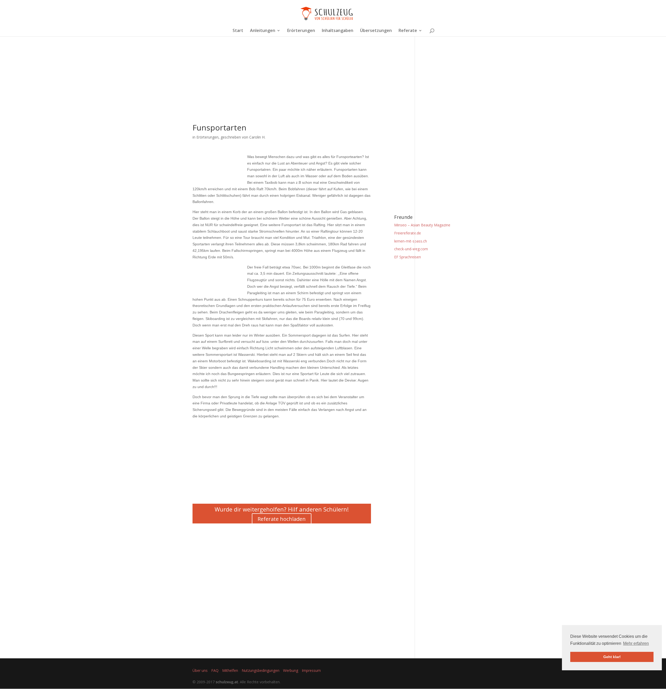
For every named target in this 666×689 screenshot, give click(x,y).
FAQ (215, 670)
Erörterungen (301, 31)
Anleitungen (262, 31)
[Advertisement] (282, 87)
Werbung (290, 670)
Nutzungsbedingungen (260, 670)
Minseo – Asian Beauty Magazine (422, 224)
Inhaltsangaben (337, 31)
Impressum (311, 670)
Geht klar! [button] (612, 657)
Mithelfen (230, 670)
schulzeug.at (227, 681)
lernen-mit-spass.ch (410, 241)
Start (238, 31)
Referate (408, 31)
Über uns (200, 670)
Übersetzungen (376, 31)
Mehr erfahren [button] (636, 643)
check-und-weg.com (411, 248)
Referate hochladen (282, 518)
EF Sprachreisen (407, 256)
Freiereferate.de (407, 233)
